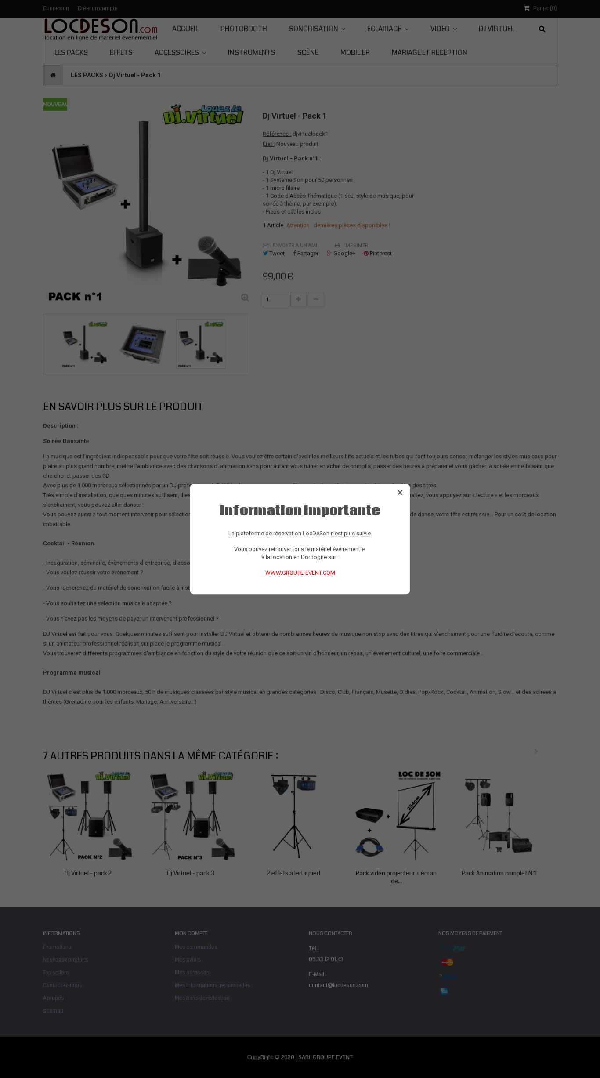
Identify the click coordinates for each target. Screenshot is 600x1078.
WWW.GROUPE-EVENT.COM (300, 573)
